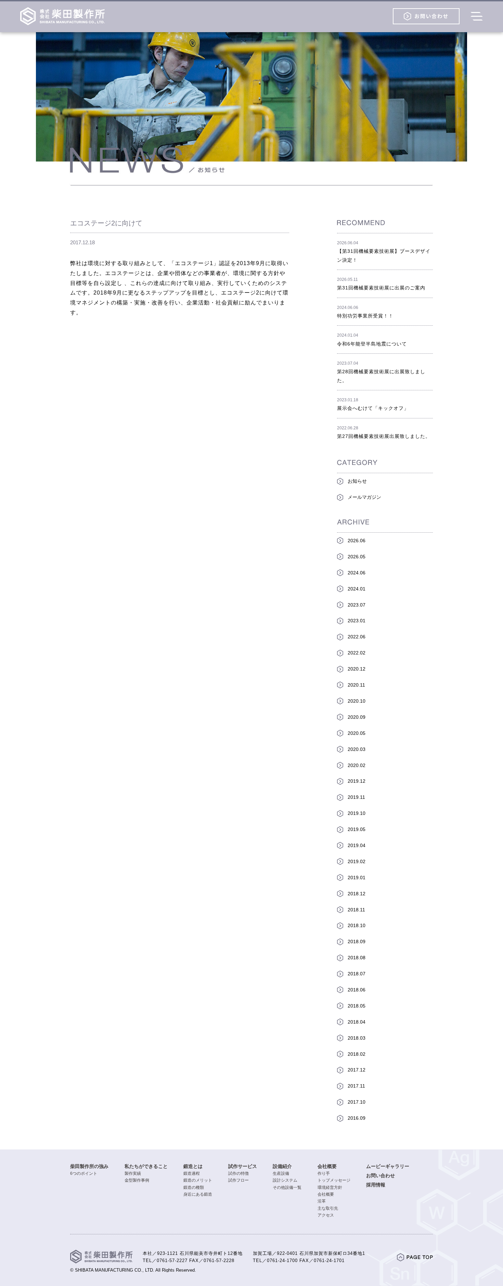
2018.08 (356, 957)
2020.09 (356, 717)
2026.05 (356, 556)
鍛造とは (193, 1166)
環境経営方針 (330, 1187)
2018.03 (356, 1038)
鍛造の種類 (193, 1187)
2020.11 (356, 685)
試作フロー (238, 1180)
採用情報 (375, 1184)
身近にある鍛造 (197, 1194)
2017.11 (356, 1086)
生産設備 (281, 1173)
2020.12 (356, 669)
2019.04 (356, 845)
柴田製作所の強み (89, 1166)
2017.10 (356, 1102)
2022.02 (356, 652)
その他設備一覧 (287, 1187)
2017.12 (356, 1070)
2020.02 (356, 765)
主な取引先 (328, 1208)
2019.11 (356, 797)
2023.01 (356, 620)
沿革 (322, 1201)
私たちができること (146, 1166)
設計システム (285, 1180)
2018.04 (356, 1022)
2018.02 (356, 1054)
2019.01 (356, 877)
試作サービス (242, 1166)
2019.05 (356, 829)
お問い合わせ (380, 1175)
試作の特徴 (238, 1173)
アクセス (326, 1215)
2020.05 (356, 733)
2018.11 (356, 909)
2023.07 (356, 605)
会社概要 (327, 1166)
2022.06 (356, 636)
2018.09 (356, 941)
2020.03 (356, 749)
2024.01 (356, 589)
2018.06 (356, 989)
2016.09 (356, 1118)
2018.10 (356, 925)
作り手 (324, 1173)
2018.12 (356, 893)
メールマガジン (364, 497)
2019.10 (356, 813)
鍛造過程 (191, 1173)
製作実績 (133, 1173)
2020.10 (356, 701)
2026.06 (356, 540)
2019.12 (356, 781)
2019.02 (356, 861)
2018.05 (356, 1006)
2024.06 (356, 572)
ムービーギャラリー (387, 1166)
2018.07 (356, 973)
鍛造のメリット (197, 1180)
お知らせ (357, 481)
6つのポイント (83, 1173)
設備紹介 (282, 1166)
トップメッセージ (334, 1180)
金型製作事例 (137, 1180)
